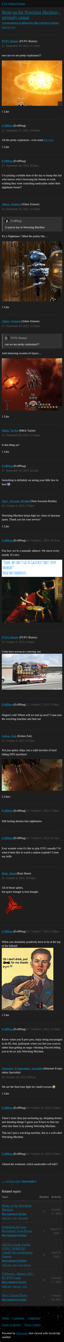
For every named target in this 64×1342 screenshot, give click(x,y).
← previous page (11, 1181)
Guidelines (34, 1318)
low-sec (17, 1286)
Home (5, 1318)
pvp (13, 27)
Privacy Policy (33, 1324)
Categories (18, 1318)
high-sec (6, 27)
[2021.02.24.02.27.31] (32, 83)
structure (23, 1217)
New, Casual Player (14, 1295)
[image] (32, 775)
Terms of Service (11, 1324)
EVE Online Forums (13, 3)
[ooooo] (32, 384)
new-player (24, 1264)
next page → (29, 1181)
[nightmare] (32, 271)
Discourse (21, 1333)
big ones (49, 140)
